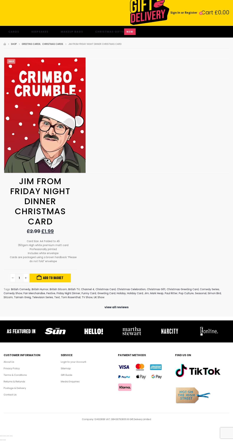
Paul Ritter (171, 293)
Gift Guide (66, 375)
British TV (74, 289)
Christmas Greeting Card (183, 289)
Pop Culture (186, 293)
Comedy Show (13, 293)
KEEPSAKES (40, 32)
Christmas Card (106, 289)
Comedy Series (209, 289)
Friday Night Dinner (68, 293)
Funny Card (89, 293)
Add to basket (53, 278)
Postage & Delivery (15, 388)
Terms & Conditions (15, 375)
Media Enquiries (70, 381)
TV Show (87, 297)
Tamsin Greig (22, 297)
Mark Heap (156, 293)
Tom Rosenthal (70, 297)
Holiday (121, 293)
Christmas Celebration (131, 289)
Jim (146, 293)
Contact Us (10, 394)
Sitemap (66, 368)
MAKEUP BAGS (72, 32)
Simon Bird (214, 293)
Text (57, 297)
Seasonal (200, 293)
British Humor (40, 289)
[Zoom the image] (55, 328)
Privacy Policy (12, 368)
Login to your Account (73, 362)
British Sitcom (58, 289)
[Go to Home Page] (5, 44)
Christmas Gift (156, 289)
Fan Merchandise (34, 293)
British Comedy (20, 289)
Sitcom (8, 297)
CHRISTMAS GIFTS (114, 32)
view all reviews (116, 307)
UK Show (99, 297)
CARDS (13, 32)
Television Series (42, 297)
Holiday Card (135, 293)
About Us (9, 362)
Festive (50, 293)
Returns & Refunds (14, 381)
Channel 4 (87, 289)
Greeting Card (106, 293)
